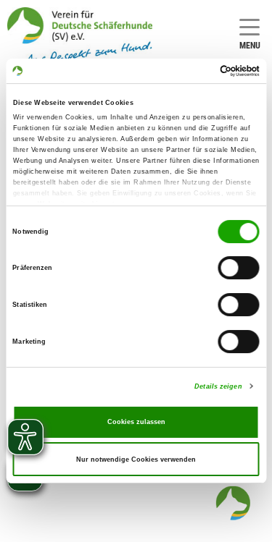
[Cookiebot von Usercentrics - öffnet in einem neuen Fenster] (197, 71)
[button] (232, 503)
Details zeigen (218, 386)
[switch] (239, 268)
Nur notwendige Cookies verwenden (136, 459)
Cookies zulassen (136, 421)
